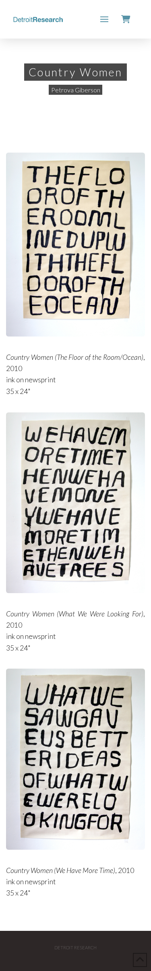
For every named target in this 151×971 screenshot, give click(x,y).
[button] (104, 19)
